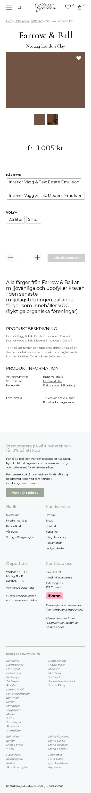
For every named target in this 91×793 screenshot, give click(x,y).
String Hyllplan (57, 744)
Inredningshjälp (16, 520)
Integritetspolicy (56, 537)
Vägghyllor (13, 710)
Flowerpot (13, 669)
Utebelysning (57, 660)
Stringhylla (13, 706)
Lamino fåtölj (14, 689)
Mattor (10, 714)
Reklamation (54, 542)
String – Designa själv (20, 537)
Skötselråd (12, 515)
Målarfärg (37, 21)
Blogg (49, 520)
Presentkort (13, 526)
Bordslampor (14, 665)
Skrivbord (54, 673)
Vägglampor (56, 665)
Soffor (10, 718)
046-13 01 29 (53, 572)
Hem (9, 21)
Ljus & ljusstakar (58, 763)
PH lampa (12, 677)
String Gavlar (56, 740)
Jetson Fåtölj (56, 685)
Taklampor (13, 681)
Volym (11, 212)
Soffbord (53, 677)
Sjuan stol (12, 726)
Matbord (53, 669)
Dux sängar (13, 722)
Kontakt (51, 526)
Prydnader (55, 767)
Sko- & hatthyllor (17, 767)
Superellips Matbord (61, 681)
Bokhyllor (12, 697)
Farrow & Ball (52, 381)
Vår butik (12, 531)
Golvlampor (14, 673)
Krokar (10, 763)
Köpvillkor (52, 531)
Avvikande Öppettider (20, 587)
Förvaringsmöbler (18, 693)
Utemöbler (13, 730)
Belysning (12, 660)
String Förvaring (58, 736)
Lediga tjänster (55, 548)
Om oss (50, 515)
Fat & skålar (55, 759)
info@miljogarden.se (59, 577)
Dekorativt (55, 755)
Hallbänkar (13, 755)
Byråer (10, 701)
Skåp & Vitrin (14, 744)
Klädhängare (14, 759)
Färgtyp (13, 175)
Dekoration (22, 21)
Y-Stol (10, 749)
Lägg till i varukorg (66, 257)
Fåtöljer (11, 685)
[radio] (44, 182)
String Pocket (57, 749)
